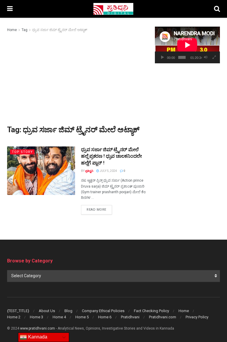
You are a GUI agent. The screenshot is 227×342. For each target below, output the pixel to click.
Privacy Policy (197, 317)
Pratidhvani (130, 317)
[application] (187, 45)
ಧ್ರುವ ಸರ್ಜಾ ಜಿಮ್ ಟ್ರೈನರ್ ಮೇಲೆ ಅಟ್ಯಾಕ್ (59, 30)
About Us (47, 311)
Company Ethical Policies (103, 311)
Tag (24, 30)
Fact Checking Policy (151, 311)
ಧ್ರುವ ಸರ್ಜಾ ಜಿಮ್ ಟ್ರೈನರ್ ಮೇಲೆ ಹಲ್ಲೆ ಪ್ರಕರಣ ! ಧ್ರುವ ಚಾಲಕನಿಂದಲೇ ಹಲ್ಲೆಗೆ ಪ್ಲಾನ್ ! (111, 156)
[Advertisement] (76, 77)
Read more (99, 209)
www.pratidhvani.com (37, 328)
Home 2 (13, 317)
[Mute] (206, 57)
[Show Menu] (10, 9)
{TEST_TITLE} (18, 311)
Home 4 (59, 317)
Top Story (22, 152)
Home (12, 30)
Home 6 (104, 317)
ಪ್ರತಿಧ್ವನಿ (89, 170)
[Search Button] (217, 9)
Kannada (37, 336)
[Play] (163, 57)
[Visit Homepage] (113, 9)
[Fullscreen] (214, 57)
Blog (68, 311)
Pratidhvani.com (162, 317)
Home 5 (82, 317)
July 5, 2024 (108, 170)
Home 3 (36, 317)
